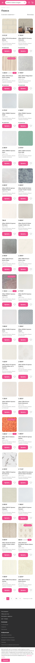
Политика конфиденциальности (10, 644)
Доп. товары (4, 618)
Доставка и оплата (6, 635)
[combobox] (14, 2)
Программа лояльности (7, 637)
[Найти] (25, 2)
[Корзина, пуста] (32, 2)
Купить (7, 51)
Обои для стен (5, 614)
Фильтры (30, 14)
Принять (5, 660)
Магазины (4, 629)
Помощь (3, 642)
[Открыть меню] (2, 2)
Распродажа (4, 611)
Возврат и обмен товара (8, 640)
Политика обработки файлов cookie (11, 647)
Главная (3, 7)
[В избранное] (15, 51)
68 (16, 598)
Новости (3, 627)
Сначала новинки (7, 14)
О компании (4, 624)
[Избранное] (29, 2)
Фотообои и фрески (6, 616)
